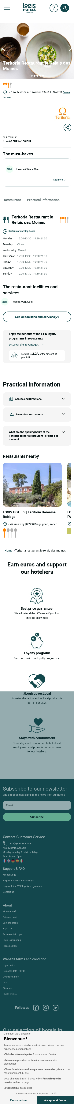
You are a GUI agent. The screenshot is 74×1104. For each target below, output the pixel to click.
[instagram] (45, 1007)
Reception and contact (29, 414)
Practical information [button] (43, 200)
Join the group (10, 922)
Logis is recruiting (12, 939)
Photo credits (10, 993)
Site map (7, 988)
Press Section (10, 945)
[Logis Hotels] (29, 7)
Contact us (8, 891)
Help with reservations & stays (18, 880)
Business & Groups (12, 934)
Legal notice (9, 965)
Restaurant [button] (12, 200)
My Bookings (9, 874)
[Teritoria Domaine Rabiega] (32, 484)
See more (58, 179)
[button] (7, 8)
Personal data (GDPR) (14, 970)
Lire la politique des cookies (18, 1087)
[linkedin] (55, 1007)
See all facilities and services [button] (37, 317)
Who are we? (9, 911)
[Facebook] (35, 1007)
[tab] (32, 76)
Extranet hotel (10, 917)
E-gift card (8, 928)
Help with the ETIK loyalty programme (22, 886)
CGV (5, 982)
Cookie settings (11, 976)
